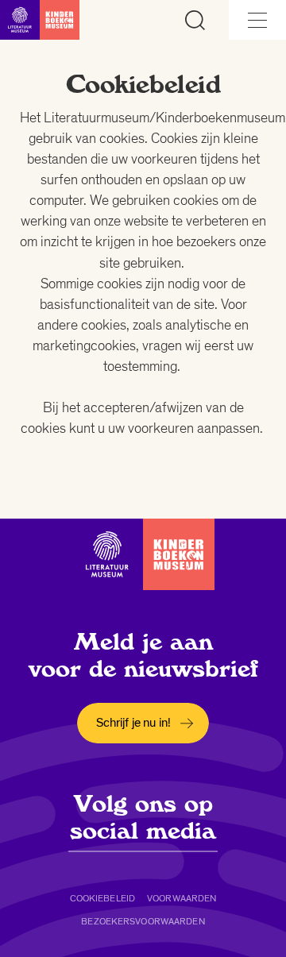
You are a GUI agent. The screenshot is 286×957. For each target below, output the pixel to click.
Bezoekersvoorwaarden (142, 921)
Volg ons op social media (143, 817)
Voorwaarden (181, 898)
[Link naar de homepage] (39, 20)
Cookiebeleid (102, 898)
